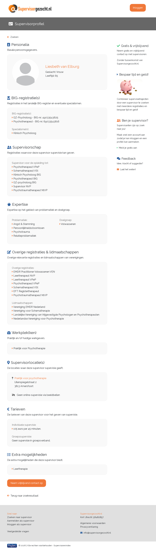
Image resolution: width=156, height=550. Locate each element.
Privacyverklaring (89, 526)
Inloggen (138, 7)
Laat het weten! (128, 169)
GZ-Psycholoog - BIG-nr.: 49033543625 (35, 117)
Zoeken (14, 37)
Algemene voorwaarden (92, 523)
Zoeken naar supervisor (19, 517)
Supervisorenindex (62, 545)
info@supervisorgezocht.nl (97, 532)
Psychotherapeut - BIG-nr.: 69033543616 (36, 121)
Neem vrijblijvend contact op (27, 483)
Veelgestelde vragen (18, 531)
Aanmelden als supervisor (20, 520)
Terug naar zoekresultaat (24, 495)
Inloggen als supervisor (19, 524)
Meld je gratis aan (128, 147)
